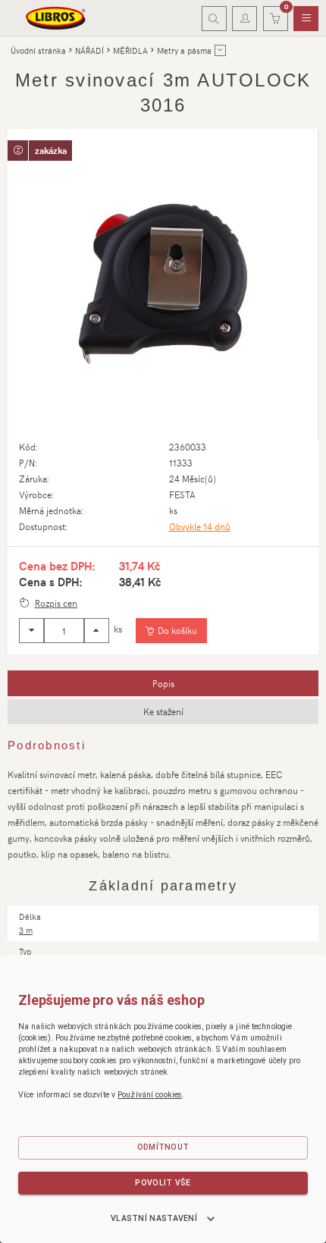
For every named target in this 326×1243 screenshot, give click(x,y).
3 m (26, 930)
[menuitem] (305, 19)
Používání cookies (150, 1095)
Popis (163, 683)
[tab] (163, 683)
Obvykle (199, 526)
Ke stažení (163, 711)
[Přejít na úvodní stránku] (56, 18)
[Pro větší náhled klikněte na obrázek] (162, 284)
